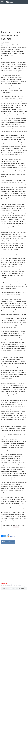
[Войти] (25, 2)
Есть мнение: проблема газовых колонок (13, 585)
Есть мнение (4, 583)
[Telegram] (5, 536)
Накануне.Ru (8, 534)
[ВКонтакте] (2, 536)
